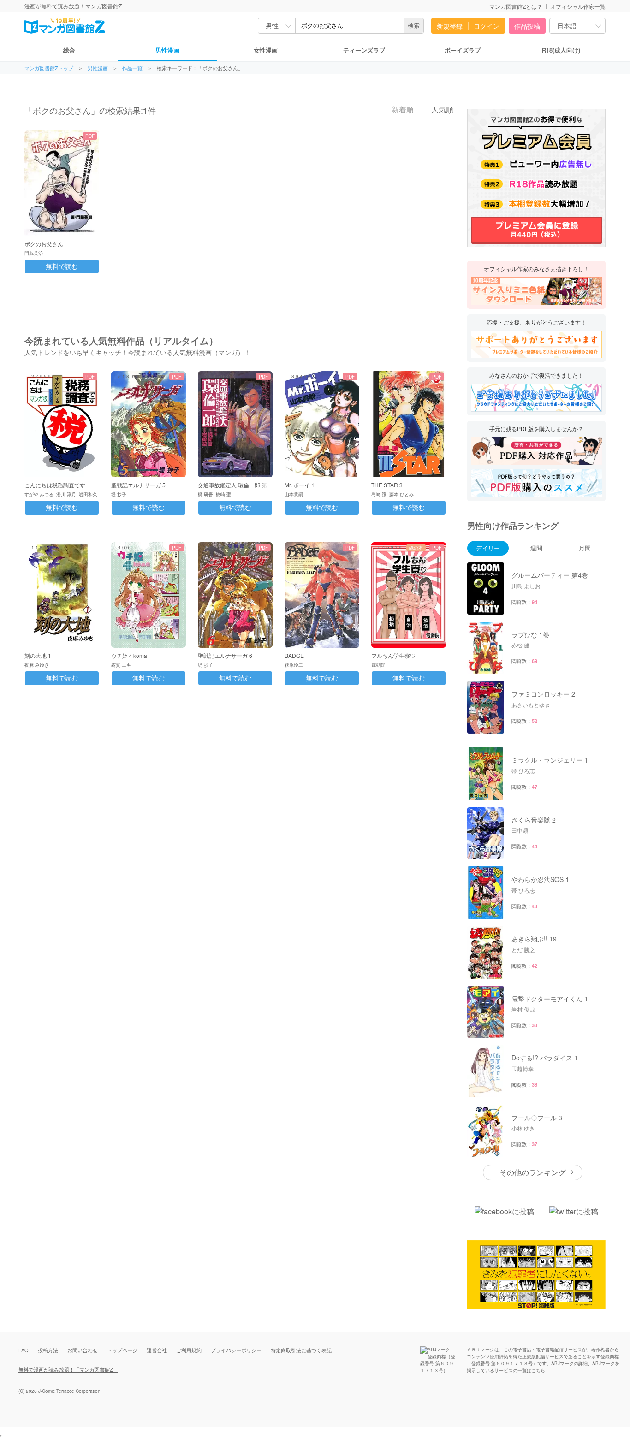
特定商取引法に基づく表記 (301, 1350)
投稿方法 (48, 1350)
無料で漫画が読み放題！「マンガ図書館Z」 (68, 1369)
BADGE (294, 655)
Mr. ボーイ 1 (300, 485)
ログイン (486, 25)
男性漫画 (167, 50)
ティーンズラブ (364, 50)
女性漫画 (266, 50)
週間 (536, 548)
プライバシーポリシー (236, 1350)
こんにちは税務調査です (54, 485)
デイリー (488, 548)
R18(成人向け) (561, 50)
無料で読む (62, 266)
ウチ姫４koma (129, 655)
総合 (69, 50)
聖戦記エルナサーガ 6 (225, 655)
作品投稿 (527, 25)
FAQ (23, 1350)
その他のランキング (532, 1172)
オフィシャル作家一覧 (578, 6)
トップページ (122, 1350)
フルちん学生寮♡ (393, 655)
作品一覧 (132, 68)
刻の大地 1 (37, 655)
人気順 (441, 110)
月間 (585, 548)
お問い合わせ (82, 1350)
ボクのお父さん (43, 244)
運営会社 (157, 1350)
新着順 (402, 110)
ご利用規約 (189, 1350)
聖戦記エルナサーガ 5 (138, 485)
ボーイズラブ (463, 50)
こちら (538, 1370)
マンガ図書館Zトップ (48, 68)
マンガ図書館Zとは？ (515, 6)
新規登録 (450, 25)
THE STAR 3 (387, 485)
